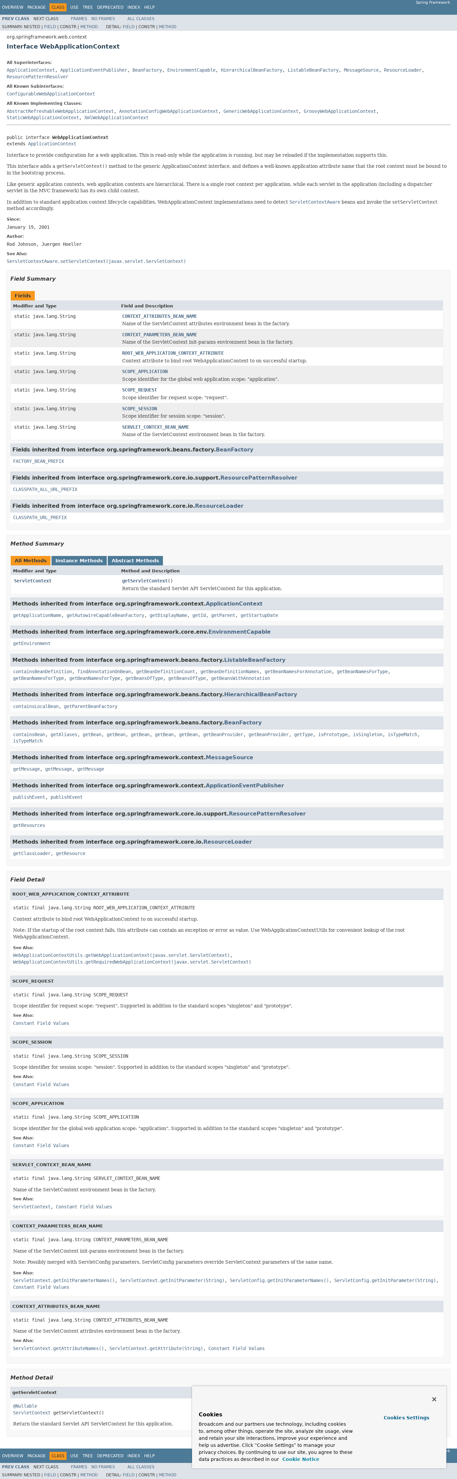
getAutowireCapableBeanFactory (105, 615)
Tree (88, 7)
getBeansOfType (144, 678)
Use (74, 7)
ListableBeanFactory (313, 70)
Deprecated (110, 7)
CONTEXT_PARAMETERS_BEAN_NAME (159, 334)
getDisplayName (168, 615)
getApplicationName (37, 615)
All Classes (141, 18)
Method (89, 26)
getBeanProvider (223, 734)
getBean (92, 734)
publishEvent (29, 797)
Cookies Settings (406, 1417)
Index (133, 7)
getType (303, 734)
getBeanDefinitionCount (165, 671)
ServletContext (33, 580)
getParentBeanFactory (90, 706)
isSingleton (367, 734)
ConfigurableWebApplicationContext (51, 93)
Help (149, 7)
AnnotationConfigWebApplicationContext (168, 111)
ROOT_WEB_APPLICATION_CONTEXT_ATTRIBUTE (173, 353)
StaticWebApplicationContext (43, 117)
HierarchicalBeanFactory (251, 70)
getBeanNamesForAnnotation (298, 671)
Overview (12, 7)
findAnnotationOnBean (104, 671)
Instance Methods (79, 560)
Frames (79, 18)
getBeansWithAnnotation (240, 678)
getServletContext (145, 580)
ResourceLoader (403, 70)
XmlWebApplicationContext (116, 117)
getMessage (26, 769)
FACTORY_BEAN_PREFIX (38, 461)
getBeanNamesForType (362, 671)
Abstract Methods (135, 560)
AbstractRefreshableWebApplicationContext (60, 111)
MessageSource (361, 70)
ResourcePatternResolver (37, 76)
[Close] (434, 1399)
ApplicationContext (31, 70)
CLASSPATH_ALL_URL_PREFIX (45, 489)
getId (199, 615)
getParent (223, 615)
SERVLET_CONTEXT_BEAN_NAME (155, 427)
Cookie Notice (300, 1459)
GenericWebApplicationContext (260, 111)
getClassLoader (32, 853)
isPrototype (333, 734)
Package (36, 7)
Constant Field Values (41, 1023)
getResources (29, 825)
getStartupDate (259, 615)
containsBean (29, 734)
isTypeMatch (402, 734)
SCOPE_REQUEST (139, 390)
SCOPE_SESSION (139, 408)
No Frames (103, 18)
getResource (70, 853)
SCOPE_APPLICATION (145, 371)
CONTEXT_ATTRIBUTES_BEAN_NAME (159, 316)
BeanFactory (147, 70)
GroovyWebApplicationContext (340, 111)
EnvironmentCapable (191, 70)
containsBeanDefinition (42, 671)
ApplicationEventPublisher (93, 70)
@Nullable (25, 1406)
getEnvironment (32, 643)
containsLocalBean (36, 706)
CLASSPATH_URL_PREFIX (40, 517)
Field (50, 26)
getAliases (64, 734)
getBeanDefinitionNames (229, 671)
